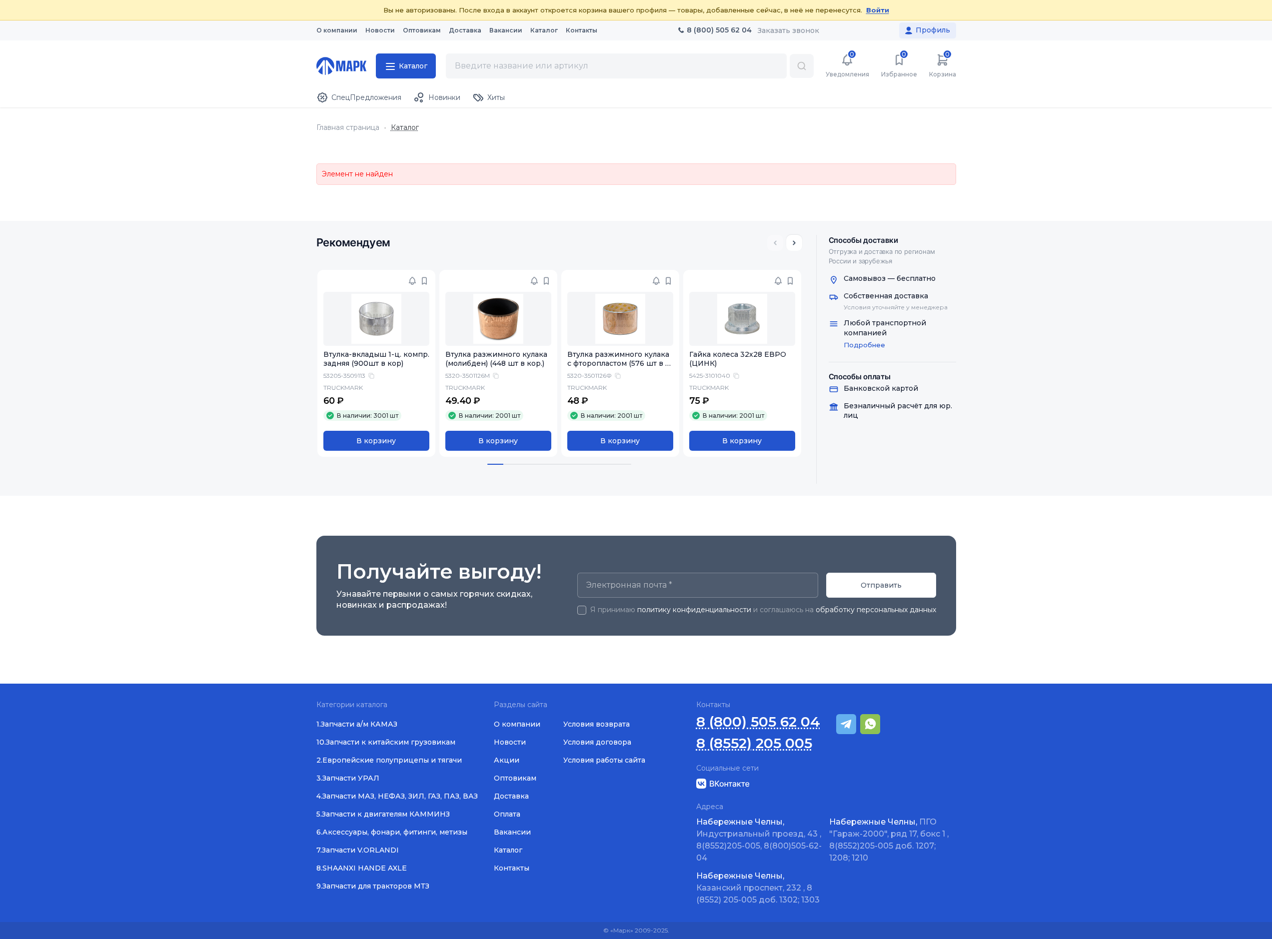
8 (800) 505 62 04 (758, 722)
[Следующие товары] (794, 243)
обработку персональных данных (876, 609)
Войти (877, 10)
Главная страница (347, 127)
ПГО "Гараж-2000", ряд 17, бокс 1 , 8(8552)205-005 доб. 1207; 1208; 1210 (889, 840)
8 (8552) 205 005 (754, 743)
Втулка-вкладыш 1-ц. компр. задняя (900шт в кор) (376, 359)
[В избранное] (424, 281)
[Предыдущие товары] (775, 243)
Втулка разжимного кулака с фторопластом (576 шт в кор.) (618, 364)
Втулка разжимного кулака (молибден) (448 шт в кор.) (496, 359)
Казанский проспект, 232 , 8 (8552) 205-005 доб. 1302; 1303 (758, 888)
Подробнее (864, 345)
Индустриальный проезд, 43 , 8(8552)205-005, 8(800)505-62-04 (759, 840)
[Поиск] (802, 66)
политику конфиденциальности (694, 609)
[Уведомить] (412, 281)
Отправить (881, 585)
